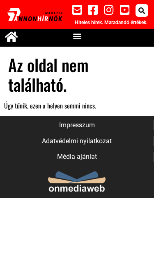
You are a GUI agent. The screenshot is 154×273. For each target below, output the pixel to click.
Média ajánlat (77, 156)
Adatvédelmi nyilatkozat (77, 141)
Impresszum (77, 125)
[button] (142, 10)
